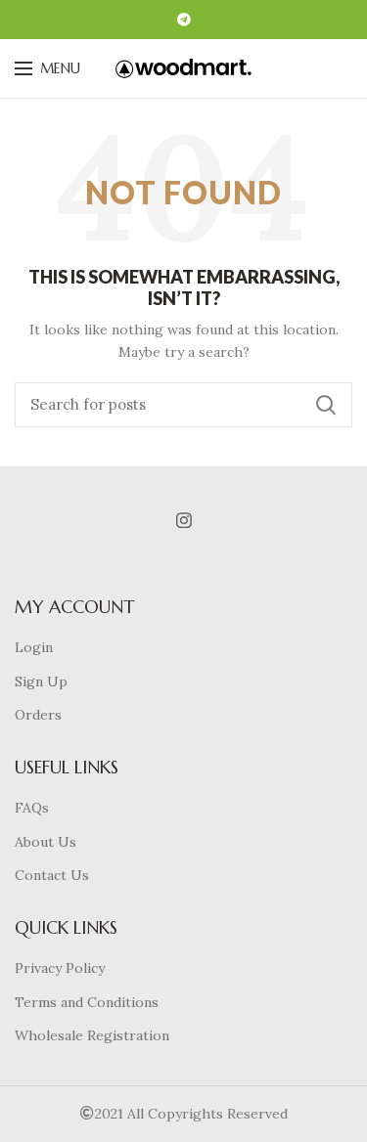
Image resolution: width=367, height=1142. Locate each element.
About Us (45, 842)
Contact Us (52, 875)
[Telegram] (184, 19)
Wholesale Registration (92, 1035)
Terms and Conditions (87, 1002)
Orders (38, 715)
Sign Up (41, 681)
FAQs (32, 807)
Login (34, 647)
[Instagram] (184, 520)
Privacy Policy (60, 968)
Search (325, 404)
